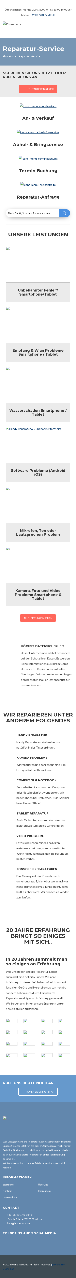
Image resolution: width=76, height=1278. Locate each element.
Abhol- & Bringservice (38, 144)
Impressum (44, 1190)
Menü (15, 33)
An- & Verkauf (38, 118)
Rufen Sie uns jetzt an (40, 1091)
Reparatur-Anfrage (38, 197)
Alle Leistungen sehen (38, 618)
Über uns (43, 1184)
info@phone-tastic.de (18, 1223)
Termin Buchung (38, 170)
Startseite (8, 1184)
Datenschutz (10, 1197)
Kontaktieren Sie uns (40, 88)
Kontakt (7, 1190)
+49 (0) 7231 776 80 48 (42, 15)
